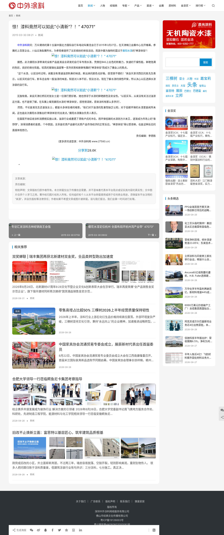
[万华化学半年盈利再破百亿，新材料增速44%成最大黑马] (174, 292)
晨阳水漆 (127, 50)
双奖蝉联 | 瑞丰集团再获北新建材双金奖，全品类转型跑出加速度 (62, 257)
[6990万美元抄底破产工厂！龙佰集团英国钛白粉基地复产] (174, 308)
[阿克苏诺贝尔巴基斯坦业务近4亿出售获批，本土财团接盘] (174, 325)
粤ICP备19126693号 (112, 520)
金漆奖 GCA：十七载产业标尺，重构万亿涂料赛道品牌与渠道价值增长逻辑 (201, 134)
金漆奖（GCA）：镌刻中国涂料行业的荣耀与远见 (201, 158)
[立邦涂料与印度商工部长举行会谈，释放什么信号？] (174, 259)
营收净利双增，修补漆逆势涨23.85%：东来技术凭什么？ (198, 243)
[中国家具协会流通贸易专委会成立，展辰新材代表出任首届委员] (33, 355)
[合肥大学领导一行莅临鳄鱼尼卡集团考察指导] (84, 394)
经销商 (113, 5)
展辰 (179, 90)
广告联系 (95, 501)
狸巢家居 (140, 501)
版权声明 (110, 501)
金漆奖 (184, 5)
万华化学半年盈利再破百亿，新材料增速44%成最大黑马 (198, 292)
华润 (196, 79)
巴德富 (197, 90)
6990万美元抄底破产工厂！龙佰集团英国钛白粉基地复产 (198, 308)
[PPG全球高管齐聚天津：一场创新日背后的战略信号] (174, 210)
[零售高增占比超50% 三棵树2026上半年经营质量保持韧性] (33, 321)
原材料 (172, 5)
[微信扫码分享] (31, 530)
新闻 (90, 5)
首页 (80, 5)
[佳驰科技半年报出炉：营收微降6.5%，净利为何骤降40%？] (174, 341)
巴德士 (187, 91)
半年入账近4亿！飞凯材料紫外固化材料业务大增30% (198, 357)
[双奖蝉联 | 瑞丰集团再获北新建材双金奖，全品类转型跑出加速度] (84, 272)
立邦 (179, 95)
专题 (124, 5)
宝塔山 (202, 85)
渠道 (149, 5)
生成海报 (21, 530)
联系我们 (125, 501)
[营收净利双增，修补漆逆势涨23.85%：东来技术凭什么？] (174, 243)
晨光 (205, 91)
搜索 (205, 62)
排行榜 (199, 5)
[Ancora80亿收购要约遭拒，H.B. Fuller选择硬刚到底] (174, 276)
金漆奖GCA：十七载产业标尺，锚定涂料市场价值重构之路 (176, 134)
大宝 (183, 85)
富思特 (170, 90)
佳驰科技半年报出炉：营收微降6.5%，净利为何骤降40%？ (198, 341)
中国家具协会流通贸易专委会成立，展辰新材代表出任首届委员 (106, 347)
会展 (161, 5)
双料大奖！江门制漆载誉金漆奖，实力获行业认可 (201, 182)
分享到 (83, 150)
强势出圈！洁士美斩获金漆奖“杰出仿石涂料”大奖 (176, 182)
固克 (168, 85)
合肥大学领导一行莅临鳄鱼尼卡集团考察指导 (47, 379)
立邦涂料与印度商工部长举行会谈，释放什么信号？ (198, 259)
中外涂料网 (23, 44)
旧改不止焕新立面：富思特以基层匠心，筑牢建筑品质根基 (57, 433)
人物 (102, 5)
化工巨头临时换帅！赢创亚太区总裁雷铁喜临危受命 (198, 226)
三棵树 (171, 78)
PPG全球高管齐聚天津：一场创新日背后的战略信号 (198, 210)
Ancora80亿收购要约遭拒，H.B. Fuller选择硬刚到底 (198, 276)
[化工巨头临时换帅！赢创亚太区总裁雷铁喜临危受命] (174, 226)
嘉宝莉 (205, 78)
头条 (192, 85)
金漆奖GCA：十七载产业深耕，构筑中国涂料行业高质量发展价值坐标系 (176, 158)
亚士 (182, 78)
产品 (136, 5)
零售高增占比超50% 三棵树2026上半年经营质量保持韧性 (104, 310)
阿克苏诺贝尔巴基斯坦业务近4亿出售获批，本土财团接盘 (198, 325)
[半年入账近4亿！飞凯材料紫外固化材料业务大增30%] (174, 357)
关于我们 (81, 501)
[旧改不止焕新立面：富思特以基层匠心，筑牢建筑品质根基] (84, 448)
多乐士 (175, 85)
